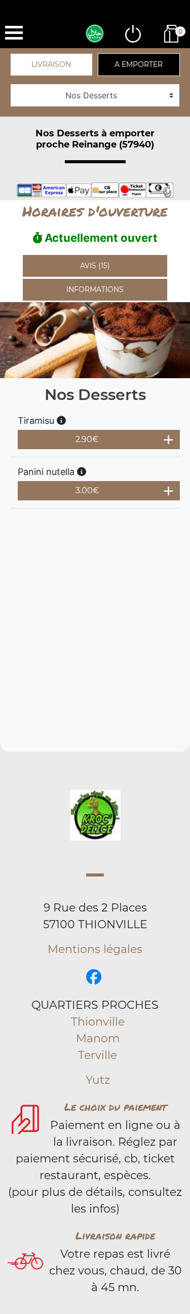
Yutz (98, 1080)
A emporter (139, 64)
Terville (97, 1055)
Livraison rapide (115, 1235)
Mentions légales (95, 949)
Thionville (98, 1022)
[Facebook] (93, 977)
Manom (98, 1038)
